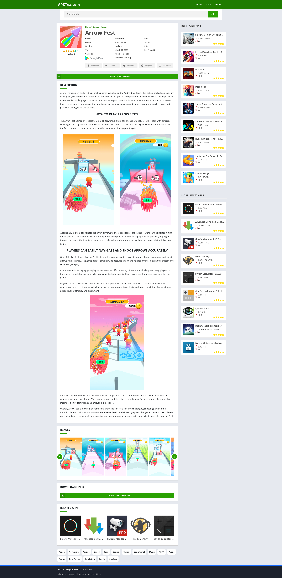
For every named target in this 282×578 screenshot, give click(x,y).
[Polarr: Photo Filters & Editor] (203, 209)
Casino (116, 552)
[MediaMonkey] (203, 261)
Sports (102, 559)
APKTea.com (69, 4)
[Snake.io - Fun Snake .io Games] (203, 160)
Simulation (90, 559)
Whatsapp (167, 65)
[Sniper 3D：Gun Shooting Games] (203, 39)
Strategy (113, 559)
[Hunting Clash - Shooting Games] (203, 143)
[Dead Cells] (203, 91)
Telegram (148, 65)
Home (199, 4)
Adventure (74, 552)
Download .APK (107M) (119, 495)
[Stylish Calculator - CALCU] (203, 278)
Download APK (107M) (119, 76)
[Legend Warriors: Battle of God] (203, 56)
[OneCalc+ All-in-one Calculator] (203, 295)
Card (106, 552)
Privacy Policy (74, 574)
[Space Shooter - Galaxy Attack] (203, 108)
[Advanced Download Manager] (203, 226)
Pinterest (130, 65)
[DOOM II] (203, 74)
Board (97, 552)
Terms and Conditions (91, 574)
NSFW (161, 552)
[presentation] (60, 456)
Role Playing (74, 559)
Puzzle (171, 552)
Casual (126, 552)
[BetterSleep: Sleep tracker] (203, 330)
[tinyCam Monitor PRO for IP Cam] (203, 243)
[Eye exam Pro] (203, 313)
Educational (139, 552)
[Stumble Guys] (203, 178)
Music (152, 552)
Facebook (95, 65)
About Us (62, 574)
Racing (62, 559)
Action (62, 552)
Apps (208, 4)
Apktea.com (88, 569)
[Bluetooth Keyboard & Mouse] (203, 347)
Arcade (86, 552)
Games (218, 4)
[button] (213, 14)
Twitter (112, 65)
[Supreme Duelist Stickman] (203, 126)
